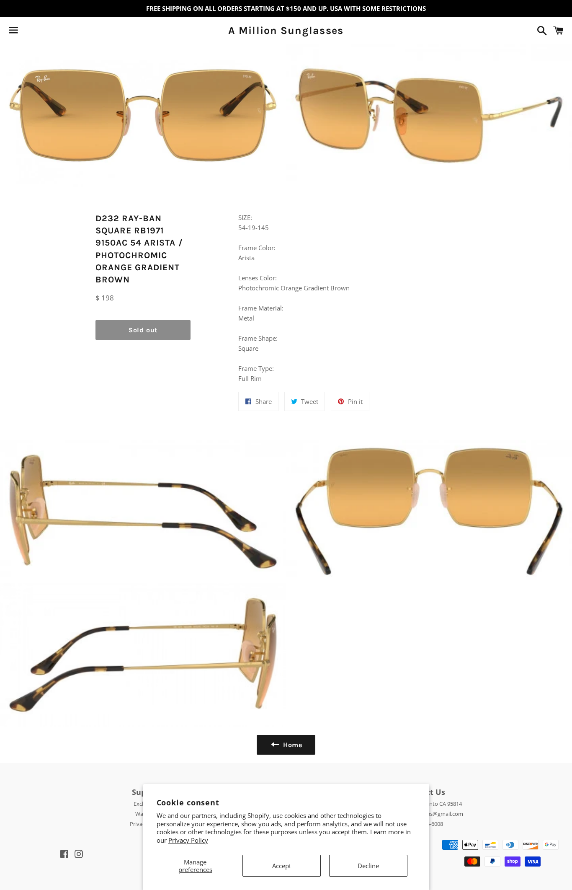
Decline (368, 866)
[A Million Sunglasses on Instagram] (43, 32)
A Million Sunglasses (285, 30)
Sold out (143, 330)
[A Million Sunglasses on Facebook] (28, 32)
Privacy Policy (188, 840)
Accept (281, 866)
